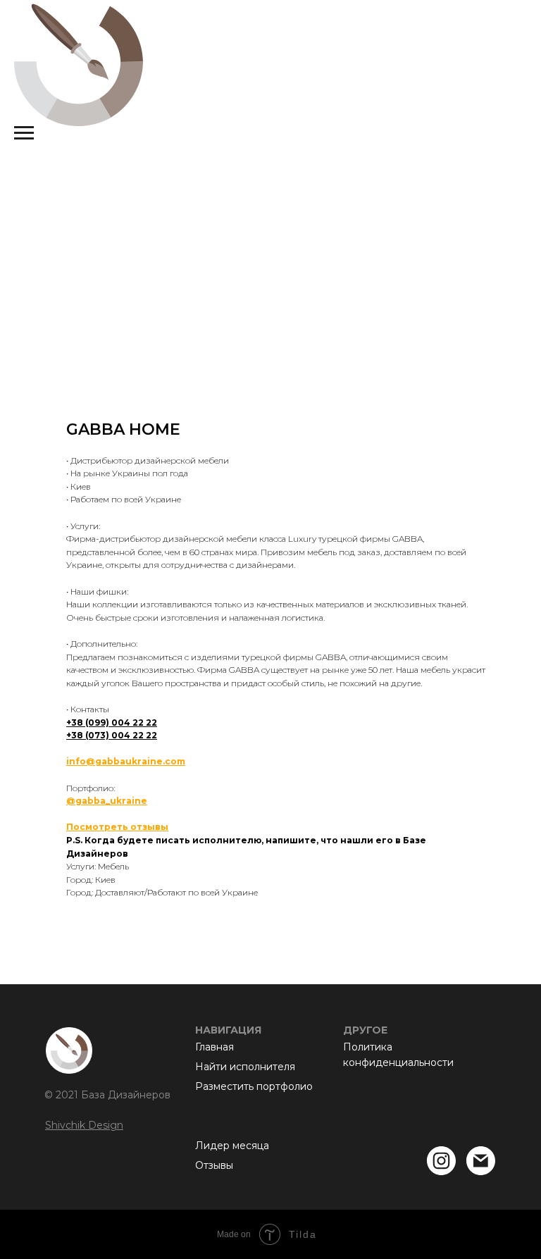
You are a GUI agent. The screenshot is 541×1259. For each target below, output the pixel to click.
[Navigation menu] (24, 133)
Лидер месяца (232, 1145)
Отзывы (214, 1165)
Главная (214, 1047)
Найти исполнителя (245, 1066)
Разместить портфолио (254, 1086)
